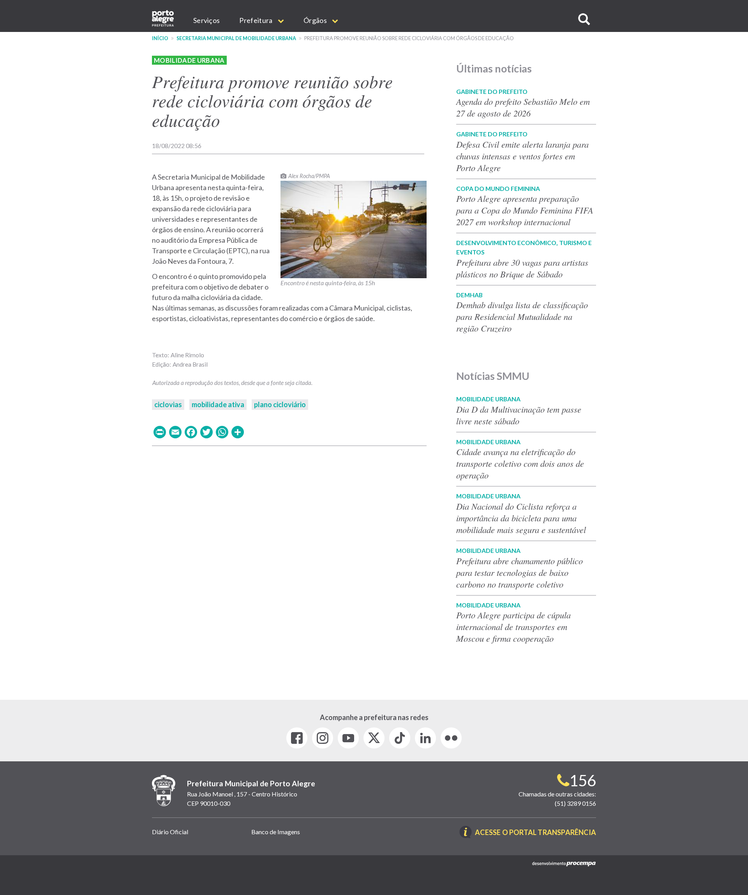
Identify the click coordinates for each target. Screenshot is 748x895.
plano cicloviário (280, 404)
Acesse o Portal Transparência (535, 833)
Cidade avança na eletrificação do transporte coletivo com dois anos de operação (520, 463)
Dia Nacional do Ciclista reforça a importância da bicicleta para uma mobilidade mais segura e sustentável (521, 517)
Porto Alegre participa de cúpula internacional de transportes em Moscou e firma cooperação (513, 626)
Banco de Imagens (275, 831)
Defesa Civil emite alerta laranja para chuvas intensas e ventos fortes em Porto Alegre (522, 155)
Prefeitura (256, 20)
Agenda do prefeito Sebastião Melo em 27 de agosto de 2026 (523, 107)
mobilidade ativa (218, 404)
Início (160, 38)
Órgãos (315, 20)
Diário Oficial (170, 831)
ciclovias (168, 404)
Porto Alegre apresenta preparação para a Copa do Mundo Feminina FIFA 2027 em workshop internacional (524, 210)
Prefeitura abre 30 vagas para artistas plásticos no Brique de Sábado (522, 268)
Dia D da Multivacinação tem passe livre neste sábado (518, 415)
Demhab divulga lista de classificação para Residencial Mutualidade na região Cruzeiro (522, 316)
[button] (584, 19)
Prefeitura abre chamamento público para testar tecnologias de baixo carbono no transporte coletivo (519, 572)
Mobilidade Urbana (189, 60)
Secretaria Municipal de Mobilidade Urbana (236, 38)
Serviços (206, 20)
